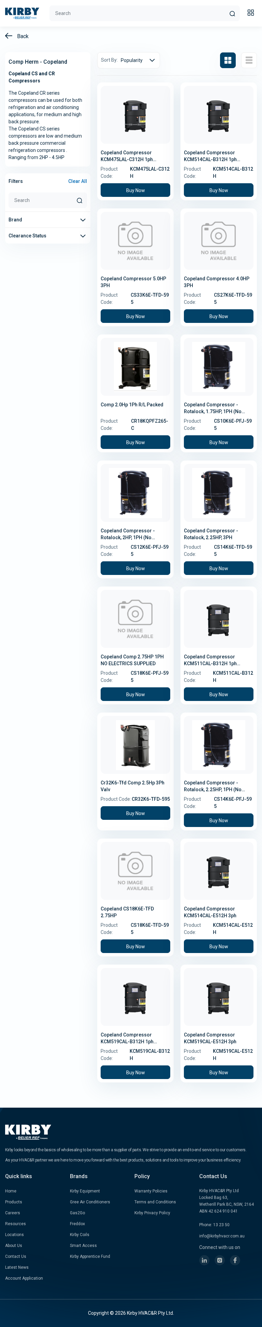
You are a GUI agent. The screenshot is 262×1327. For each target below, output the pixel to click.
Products (13, 1202)
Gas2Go (77, 1213)
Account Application (24, 1278)
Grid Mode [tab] (228, 60)
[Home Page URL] (22, 13)
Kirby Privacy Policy (152, 1213)
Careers (12, 1213)
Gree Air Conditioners (90, 1202)
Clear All (77, 181)
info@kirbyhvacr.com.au (222, 1236)
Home (10, 1191)
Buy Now (135, 190)
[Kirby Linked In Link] (204, 1260)
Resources (15, 1223)
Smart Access (83, 1245)
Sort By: (109, 60)
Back (22, 36)
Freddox (77, 1223)
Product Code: (109, 172)
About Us (13, 1245)
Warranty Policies (151, 1191)
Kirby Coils (79, 1234)
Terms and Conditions (155, 1202)
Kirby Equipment (85, 1191)
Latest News (17, 1267)
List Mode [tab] (249, 60)
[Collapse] (252, 14)
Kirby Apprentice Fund (90, 1256)
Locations (14, 1234)
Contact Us (15, 1256)
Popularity (132, 60)
